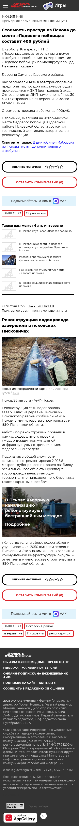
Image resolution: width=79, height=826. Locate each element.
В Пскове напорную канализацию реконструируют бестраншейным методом (34, 508)
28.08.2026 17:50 (13, 306)
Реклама (10, 667)
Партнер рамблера (38, 806)
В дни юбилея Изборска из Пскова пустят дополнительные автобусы (38, 147)
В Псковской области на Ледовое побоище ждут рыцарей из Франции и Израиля (43, 247)
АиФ (16, 393)
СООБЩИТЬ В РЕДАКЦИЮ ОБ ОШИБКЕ (33, 688)
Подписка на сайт (19, 683)
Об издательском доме (24, 662)
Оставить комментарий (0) (39, 182)
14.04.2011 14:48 (12, 16)
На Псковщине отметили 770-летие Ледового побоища (41, 271)
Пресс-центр (58, 662)
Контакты (47, 683)
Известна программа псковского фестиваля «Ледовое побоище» (40, 258)
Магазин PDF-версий (39, 667)
